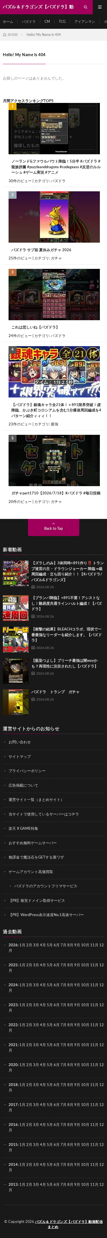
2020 (13, 1065)
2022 (13, 1025)
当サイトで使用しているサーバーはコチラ (44, 814)
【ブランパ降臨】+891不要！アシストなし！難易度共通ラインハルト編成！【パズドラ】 (66, 603)
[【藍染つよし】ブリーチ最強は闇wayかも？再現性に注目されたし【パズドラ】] (16, 671)
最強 (54, 424)
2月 (29, 945)
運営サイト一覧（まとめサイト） (36, 800)
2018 (13, 1085)
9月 (77, 965)
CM (47, 21)
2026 (13, 945)
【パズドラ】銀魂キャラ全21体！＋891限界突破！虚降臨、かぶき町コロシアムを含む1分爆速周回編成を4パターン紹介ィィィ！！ (56, 410)
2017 (13, 1105)
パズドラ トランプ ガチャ (55, 692)
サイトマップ (20, 757)
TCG (62, 21)
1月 (22, 945)
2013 (13, 1185)
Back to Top (53, 529)
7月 (63, 945)
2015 (13, 1145)
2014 (13, 1165)
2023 (13, 1005)
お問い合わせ (20, 742)
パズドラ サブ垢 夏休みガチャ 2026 (41, 250)
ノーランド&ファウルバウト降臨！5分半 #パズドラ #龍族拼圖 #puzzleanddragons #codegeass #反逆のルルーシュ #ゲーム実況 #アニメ (56, 167)
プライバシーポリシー (27, 771)
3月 (36, 945)
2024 (13, 985)
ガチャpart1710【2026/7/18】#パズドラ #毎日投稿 (55, 493)
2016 (13, 1125)
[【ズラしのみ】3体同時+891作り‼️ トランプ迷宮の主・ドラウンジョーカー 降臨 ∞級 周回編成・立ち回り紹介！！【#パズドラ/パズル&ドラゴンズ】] (16, 573)
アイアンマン (84, 21)
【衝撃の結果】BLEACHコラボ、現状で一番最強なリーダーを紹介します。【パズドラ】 (66, 635)
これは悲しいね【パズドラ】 (35, 327)
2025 (13, 965)
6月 (57, 945)
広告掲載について (23, 786)
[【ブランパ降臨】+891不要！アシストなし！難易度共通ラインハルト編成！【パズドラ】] (16, 608)
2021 (13, 1045)
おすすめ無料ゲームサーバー (33, 843)
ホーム (8, 21)
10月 (85, 965)
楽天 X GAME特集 (23, 829)
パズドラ (29, 21)
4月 (43, 945)
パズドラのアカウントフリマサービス (45, 886)
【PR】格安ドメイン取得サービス (37, 901)
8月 (70, 945)
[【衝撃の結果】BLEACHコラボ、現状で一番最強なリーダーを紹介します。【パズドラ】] (16, 639)
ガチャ (56, 258)
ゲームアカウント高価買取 (31, 872)
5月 (50, 945)
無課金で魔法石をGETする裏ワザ (36, 857)
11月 (94, 965)
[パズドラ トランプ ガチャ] (16, 702)
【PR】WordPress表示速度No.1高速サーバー (46, 915)
